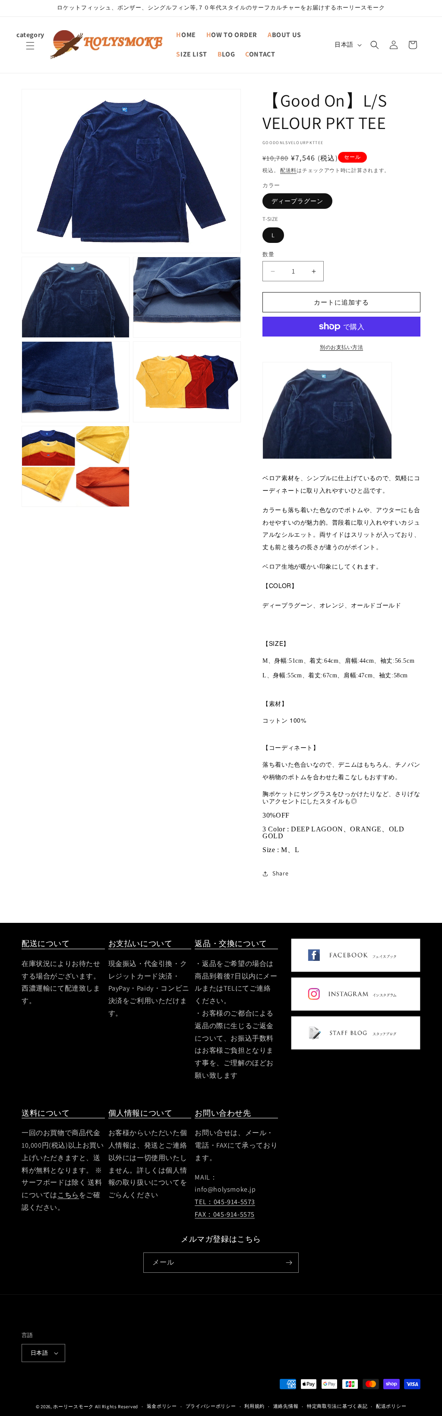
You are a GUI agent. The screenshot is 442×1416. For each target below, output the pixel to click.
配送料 (288, 170)
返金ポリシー (162, 1406)
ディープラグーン (297, 201)
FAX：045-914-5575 (225, 1214)
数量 (268, 254)
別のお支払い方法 (341, 347)
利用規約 (254, 1406)
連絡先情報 (286, 1406)
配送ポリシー (391, 1406)
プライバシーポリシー (211, 1406)
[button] (30, 50)
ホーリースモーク (73, 1406)
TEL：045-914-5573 (225, 1201)
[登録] (288, 1262)
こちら (68, 1194)
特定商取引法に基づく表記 (337, 1406)
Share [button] (280, 873)
